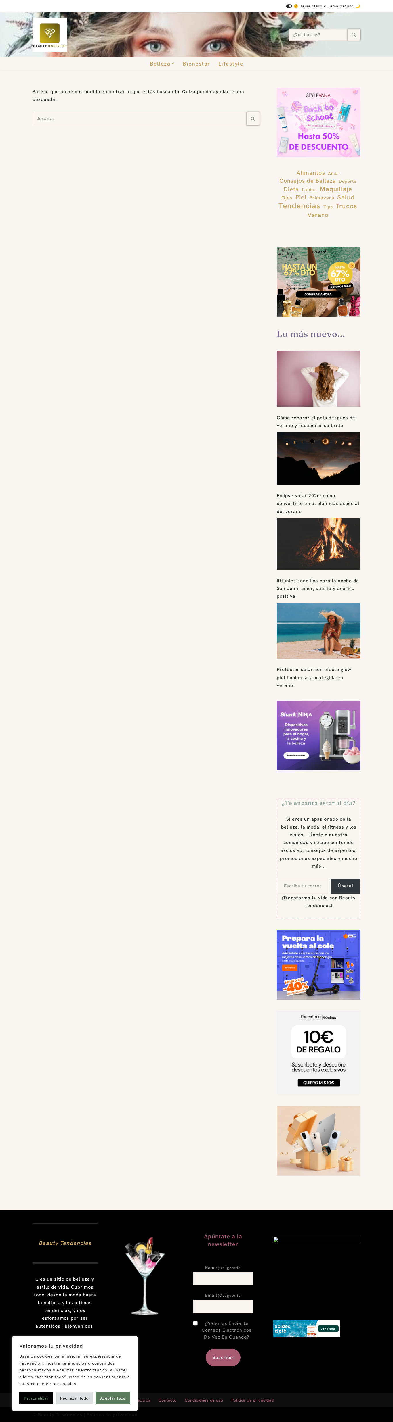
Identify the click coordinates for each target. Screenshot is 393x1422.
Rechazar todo (74, 1398)
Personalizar (36, 1398)
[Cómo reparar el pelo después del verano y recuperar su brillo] (318, 379)
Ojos (287, 198)
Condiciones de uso (204, 1400)
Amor (333, 173)
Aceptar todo (113, 1398)
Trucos (346, 206)
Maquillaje (336, 189)
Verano (318, 215)
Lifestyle (230, 63)
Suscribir (223, 1357)
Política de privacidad (252, 1400)
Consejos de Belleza (307, 181)
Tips (328, 207)
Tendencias (299, 206)
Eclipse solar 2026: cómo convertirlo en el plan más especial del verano (318, 503)
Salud (346, 197)
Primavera (322, 198)
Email (223, 1295)
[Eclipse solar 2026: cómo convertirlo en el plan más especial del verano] (318, 458)
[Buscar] (354, 35)
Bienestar (196, 63)
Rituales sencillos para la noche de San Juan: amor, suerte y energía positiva (318, 588)
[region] (75, 1373)
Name (223, 1268)
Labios (309, 190)
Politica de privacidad (112, 1415)
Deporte (347, 181)
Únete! (345, 886)
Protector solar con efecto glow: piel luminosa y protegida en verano (315, 677)
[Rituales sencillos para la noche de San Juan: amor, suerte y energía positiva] (318, 544)
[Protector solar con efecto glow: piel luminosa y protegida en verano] (318, 631)
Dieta (291, 189)
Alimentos (311, 172)
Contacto (168, 1400)
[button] (173, 63)
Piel (301, 197)
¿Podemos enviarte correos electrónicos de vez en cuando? (227, 1330)
